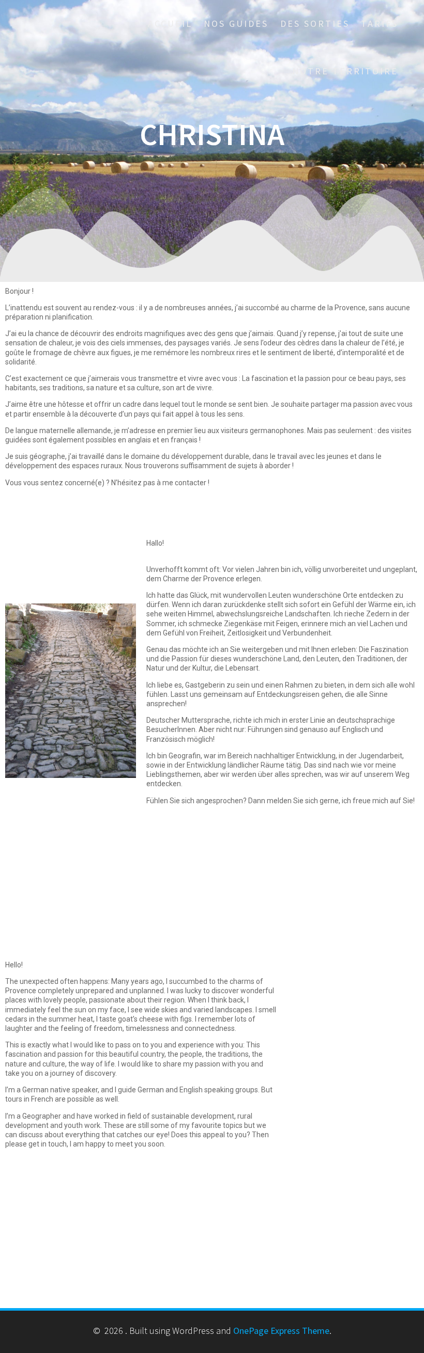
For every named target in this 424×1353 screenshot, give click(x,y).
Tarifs (379, 23)
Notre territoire (345, 71)
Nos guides (236, 23)
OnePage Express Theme (281, 1330)
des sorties (315, 23)
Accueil (170, 23)
